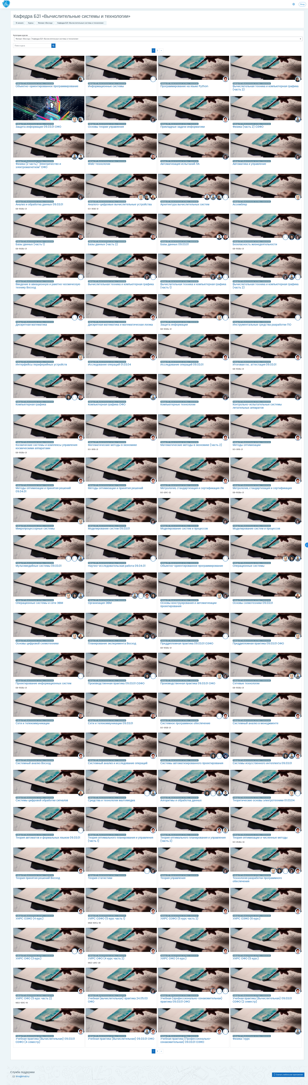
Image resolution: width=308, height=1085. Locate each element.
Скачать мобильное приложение (289, 1074)
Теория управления (172, 878)
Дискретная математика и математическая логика (120, 325)
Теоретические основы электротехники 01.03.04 (264, 800)
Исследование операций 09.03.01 (181, 364)
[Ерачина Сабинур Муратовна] (292, 237)
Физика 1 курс (241, 1039)
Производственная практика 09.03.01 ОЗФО (116, 683)
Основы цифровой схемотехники (37, 643)
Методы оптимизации (247, 445)
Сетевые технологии (246, 683)
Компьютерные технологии (177, 404)
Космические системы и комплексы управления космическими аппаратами (46, 446)
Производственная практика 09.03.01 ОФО (187, 683)
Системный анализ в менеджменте (255, 723)
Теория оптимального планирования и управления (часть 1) (120, 839)
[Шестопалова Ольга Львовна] (225, 79)
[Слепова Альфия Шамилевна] (225, 197)
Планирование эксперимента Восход (112, 643)
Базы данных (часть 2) (103, 244)
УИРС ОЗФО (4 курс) (30, 918)
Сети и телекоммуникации (33, 723)
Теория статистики (100, 878)
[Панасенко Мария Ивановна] (219, 991)
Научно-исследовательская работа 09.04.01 (116, 566)
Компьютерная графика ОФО (106, 404)
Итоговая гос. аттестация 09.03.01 (254, 364)
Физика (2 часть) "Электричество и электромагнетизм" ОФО (38, 165)
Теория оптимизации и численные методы (260, 838)
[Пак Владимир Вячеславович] (153, 157)
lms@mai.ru (22, 1076)
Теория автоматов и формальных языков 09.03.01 (48, 838)
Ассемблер (240, 204)
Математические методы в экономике (112, 445)
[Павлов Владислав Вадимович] (81, 79)
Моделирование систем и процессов (184, 528)
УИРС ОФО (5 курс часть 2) (34, 998)
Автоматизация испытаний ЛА (179, 164)
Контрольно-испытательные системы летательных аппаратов (257, 406)
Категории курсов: (20, 35)
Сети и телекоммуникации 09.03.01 (110, 723)
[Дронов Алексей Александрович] (74, 119)
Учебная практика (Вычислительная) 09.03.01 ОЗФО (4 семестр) (45, 1040)
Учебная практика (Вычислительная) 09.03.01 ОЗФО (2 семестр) (262, 999)
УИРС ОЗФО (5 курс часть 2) (179, 918)
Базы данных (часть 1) (30, 244)
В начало (19, 23)
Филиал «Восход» (45, 23)
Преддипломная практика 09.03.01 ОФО (258, 643)
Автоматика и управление (249, 164)
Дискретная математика (31, 325)
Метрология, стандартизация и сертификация (262, 488)
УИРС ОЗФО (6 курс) (246, 918)
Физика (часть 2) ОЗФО (248, 127)
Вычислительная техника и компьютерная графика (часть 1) (193, 285)
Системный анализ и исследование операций (117, 763)
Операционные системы (248, 566)
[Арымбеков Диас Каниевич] (225, 830)
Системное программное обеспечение (185, 723)
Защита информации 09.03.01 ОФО (38, 127)
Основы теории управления (106, 127)
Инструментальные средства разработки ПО (262, 325)
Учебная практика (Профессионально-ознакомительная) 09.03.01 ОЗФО (185, 1040)
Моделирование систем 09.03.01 (109, 528)
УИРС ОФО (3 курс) (29, 958)
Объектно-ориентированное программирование (47, 86)
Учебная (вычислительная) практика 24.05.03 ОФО (118, 999)
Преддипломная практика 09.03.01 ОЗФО (186, 643)
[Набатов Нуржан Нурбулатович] (298, 119)
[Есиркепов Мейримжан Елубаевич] (68, 558)
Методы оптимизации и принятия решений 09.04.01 (43, 489)
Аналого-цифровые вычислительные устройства (120, 204)
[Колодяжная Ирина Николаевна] (81, 277)
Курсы (30, 23)
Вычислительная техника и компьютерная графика (121, 284)
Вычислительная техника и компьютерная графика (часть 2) (265, 87)
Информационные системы (106, 86)
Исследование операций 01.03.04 (109, 364)
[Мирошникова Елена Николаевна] (153, 119)
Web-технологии (99, 164)
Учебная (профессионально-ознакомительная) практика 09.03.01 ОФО (191, 999)
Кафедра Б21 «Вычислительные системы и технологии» (80, 23)
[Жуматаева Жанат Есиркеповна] (153, 79)
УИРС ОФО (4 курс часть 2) (106, 958)
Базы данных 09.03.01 (174, 244)
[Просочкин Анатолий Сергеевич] (153, 197)
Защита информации (174, 325)
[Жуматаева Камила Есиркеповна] (225, 756)
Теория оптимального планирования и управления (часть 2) (193, 839)
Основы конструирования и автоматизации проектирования (188, 604)
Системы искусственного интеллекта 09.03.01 (262, 763)
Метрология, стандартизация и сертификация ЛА (192, 488)
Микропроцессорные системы (35, 528)
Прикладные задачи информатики (182, 127)
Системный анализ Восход (33, 763)
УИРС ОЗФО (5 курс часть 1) (106, 918)
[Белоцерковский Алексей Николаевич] (207, 197)
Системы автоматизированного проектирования (191, 763)
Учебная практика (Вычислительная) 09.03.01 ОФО (121, 1039)
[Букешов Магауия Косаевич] (285, 237)
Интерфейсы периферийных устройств (41, 364)
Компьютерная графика (31, 404)
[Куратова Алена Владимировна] (74, 397)
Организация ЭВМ (100, 603)
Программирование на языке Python (184, 86)
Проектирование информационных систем (43, 683)
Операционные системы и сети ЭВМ (39, 603)
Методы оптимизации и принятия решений (115, 488)
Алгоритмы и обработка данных (181, 800)
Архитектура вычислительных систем (184, 204)
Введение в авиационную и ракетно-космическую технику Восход (48, 285)
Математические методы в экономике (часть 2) (191, 445)
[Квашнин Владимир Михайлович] (81, 157)
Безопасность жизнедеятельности (255, 244)
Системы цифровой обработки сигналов (42, 800)
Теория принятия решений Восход (38, 878)
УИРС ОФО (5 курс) (246, 958)
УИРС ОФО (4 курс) (173, 958)
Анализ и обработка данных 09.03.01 (39, 204)
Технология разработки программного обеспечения (257, 879)
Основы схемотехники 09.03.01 (253, 603)
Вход (302, 4)
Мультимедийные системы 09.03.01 (38, 566)
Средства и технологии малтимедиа (111, 800)
